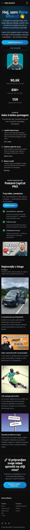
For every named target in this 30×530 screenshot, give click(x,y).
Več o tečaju (7, 142)
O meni (3, 515)
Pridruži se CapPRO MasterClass (14, 485)
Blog (2, 513)
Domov (3, 506)
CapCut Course (5, 508)
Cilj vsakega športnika (10, 396)
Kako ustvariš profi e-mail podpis (14, 353)
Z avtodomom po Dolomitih (12, 317)
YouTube (18, 508)
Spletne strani (8, 156)
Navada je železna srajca (11, 435)
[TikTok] (9, 523)
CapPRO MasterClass (14, 42)
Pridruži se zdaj (9, 205)
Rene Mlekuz (6, 498)
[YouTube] (2, 523)
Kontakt (18, 511)
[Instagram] (5, 523)
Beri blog (6, 170)
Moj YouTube (14, 48)
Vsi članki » (4, 270)
